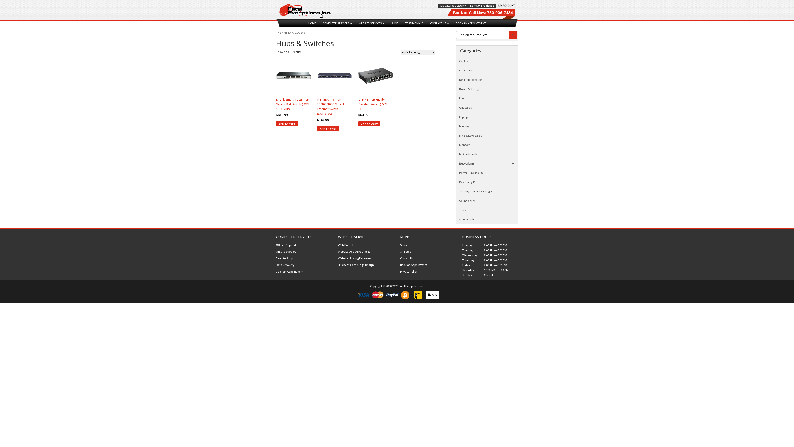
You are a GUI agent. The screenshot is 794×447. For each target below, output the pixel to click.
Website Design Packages (354, 252)
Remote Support (286, 258)
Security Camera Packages (476, 191)
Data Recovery (285, 265)
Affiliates (405, 252)
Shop (395, 23)
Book (458, 12)
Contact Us (438, 23)
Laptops (464, 117)
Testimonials (414, 23)
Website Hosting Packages (354, 258)
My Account (506, 5)
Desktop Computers (471, 80)
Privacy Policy (408, 271)
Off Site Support (286, 245)
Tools (462, 210)
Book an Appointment (471, 23)
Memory (464, 126)
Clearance (465, 70)
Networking (466, 163)
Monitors (464, 145)
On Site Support (286, 252)
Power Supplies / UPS (472, 173)
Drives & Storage (469, 89)
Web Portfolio (346, 245)
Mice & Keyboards (470, 135)
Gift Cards (465, 107)
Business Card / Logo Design (356, 265)
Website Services (371, 23)
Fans (462, 98)
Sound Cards (467, 201)
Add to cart (287, 124)
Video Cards (467, 219)
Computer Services (336, 23)
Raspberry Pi (467, 182)
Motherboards (468, 154)
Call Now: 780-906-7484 (491, 12)
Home (312, 23)
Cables (463, 61)
